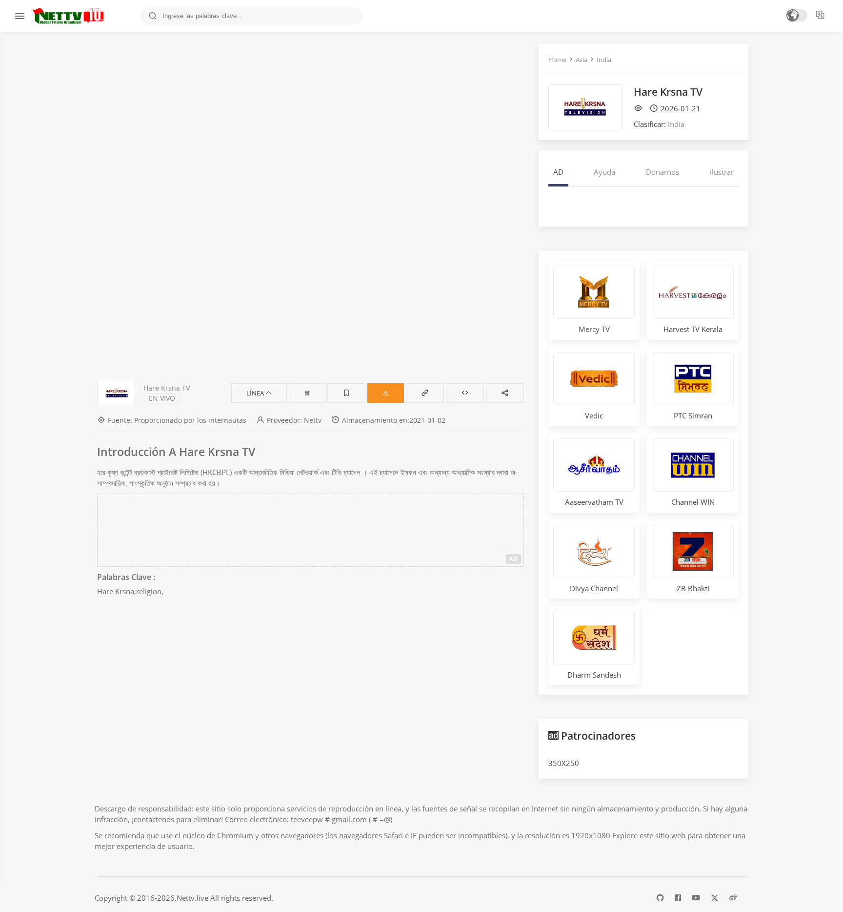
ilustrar (722, 172)
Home (557, 59)
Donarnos (662, 172)
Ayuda (604, 172)
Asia (581, 59)
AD (513, 559)
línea (255, 393)
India (604, 59)
